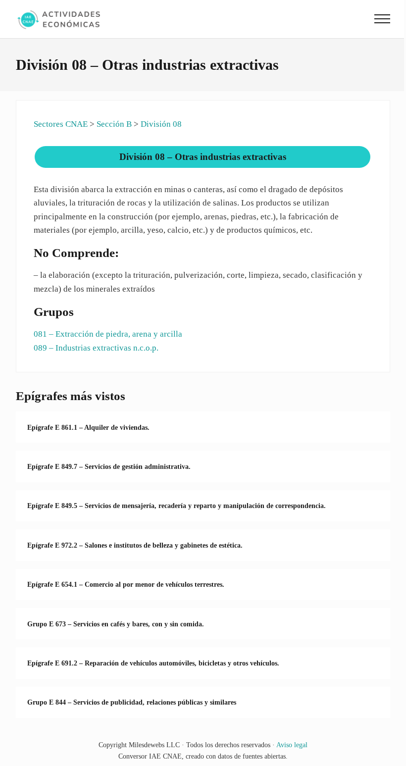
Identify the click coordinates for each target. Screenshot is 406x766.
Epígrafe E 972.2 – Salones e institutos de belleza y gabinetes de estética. (135, 545)
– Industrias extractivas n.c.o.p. (96, 348)
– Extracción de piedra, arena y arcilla (108, 334)
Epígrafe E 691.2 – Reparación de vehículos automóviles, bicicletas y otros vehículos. (153, 663)
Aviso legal (291, 745)
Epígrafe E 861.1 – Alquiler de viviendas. (88, 427)
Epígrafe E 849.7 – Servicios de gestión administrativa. (109, 466)
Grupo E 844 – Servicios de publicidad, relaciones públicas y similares (131, 702)
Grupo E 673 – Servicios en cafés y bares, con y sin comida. (115, 624)
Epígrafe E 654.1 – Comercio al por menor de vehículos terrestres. (125, 584)
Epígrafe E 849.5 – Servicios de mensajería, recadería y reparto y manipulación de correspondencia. (176, 506)
